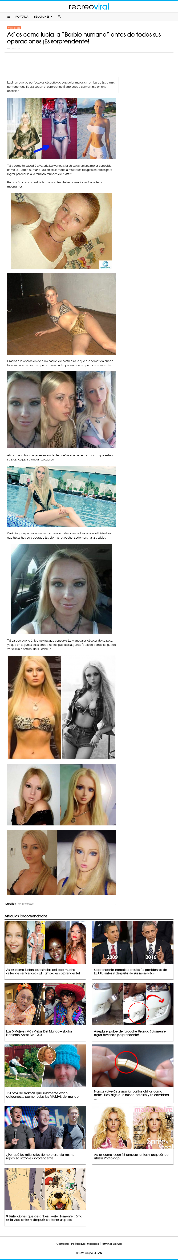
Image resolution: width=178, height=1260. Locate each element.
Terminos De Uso (112, 1243)
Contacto (62, 1243)
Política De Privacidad (85, 1243)
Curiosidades (14, 28)
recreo (89, 6)
